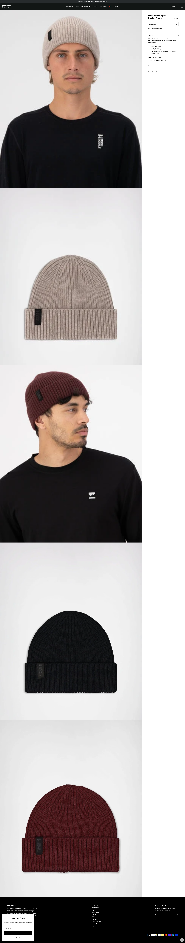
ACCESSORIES (103, 6)
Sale (110, 6)
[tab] (163, 50)
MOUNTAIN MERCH (86, 6)
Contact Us (95, 905)
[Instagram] (19, 937)
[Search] (178, 6)
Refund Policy (95, 912)
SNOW (77, 6)
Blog (93, 926)
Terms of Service (96, 907)
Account (173, 6)
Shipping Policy (96, 910)
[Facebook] (16, 937)
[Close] (32, 915)
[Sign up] (177, 914)
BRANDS (116, 6)
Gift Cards (94, 914)
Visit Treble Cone (96, 919)
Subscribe (18, 933)
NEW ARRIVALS (69, 6)
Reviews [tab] (150, 66)
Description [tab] (151, 35)
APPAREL (95, 6)
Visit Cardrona (95, 917)
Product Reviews (96, 923)
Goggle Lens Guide (96, 921)
